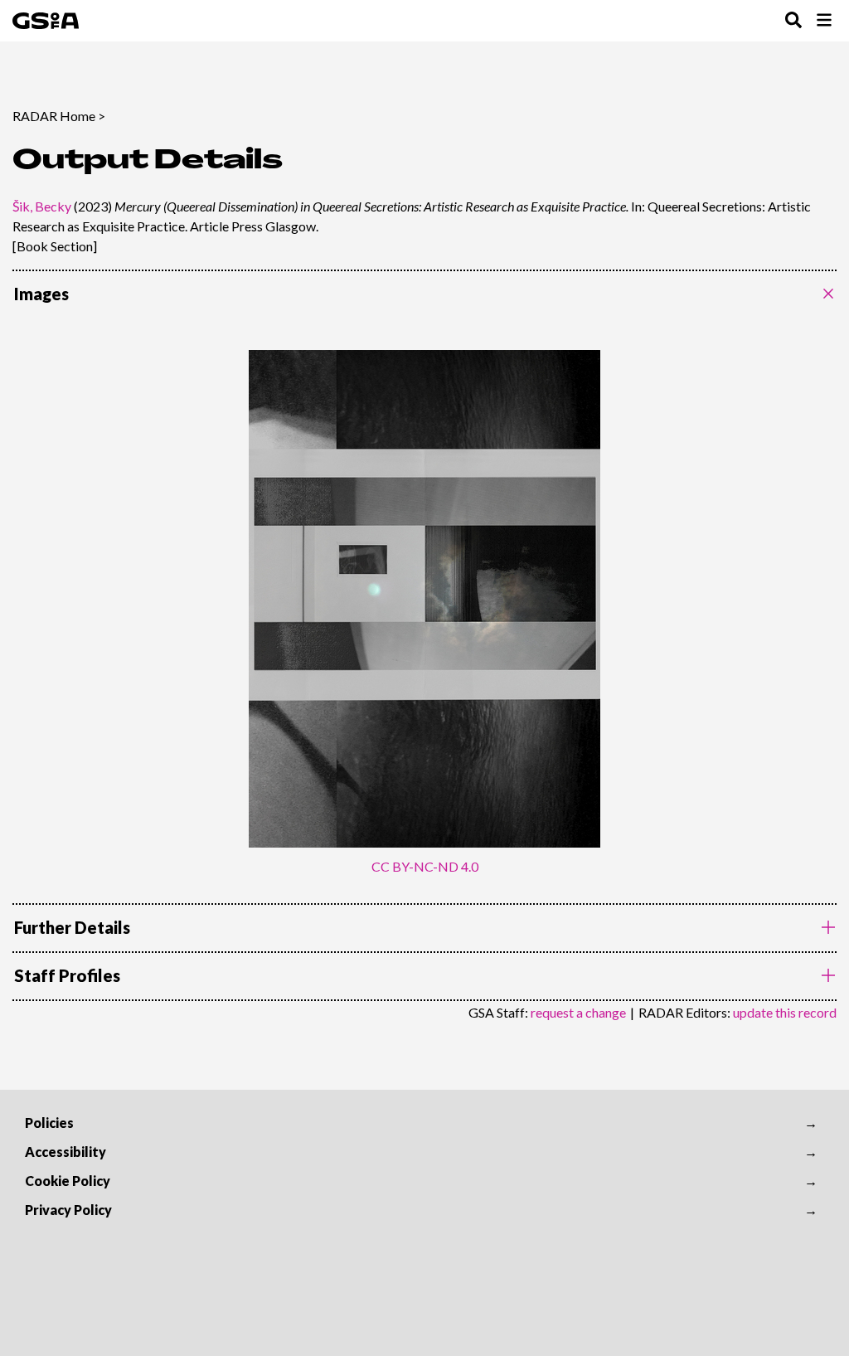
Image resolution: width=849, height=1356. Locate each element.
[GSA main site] (45, 20)
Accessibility (65, 1151)
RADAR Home (53, 116)
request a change (578, 1012)
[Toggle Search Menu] (793, 21)
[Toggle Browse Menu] (824, 21)
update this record (785, 1012)
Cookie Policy (67, 1180)
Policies (49, 1122)
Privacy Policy (68, 1209)
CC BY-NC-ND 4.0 (424, 866)
